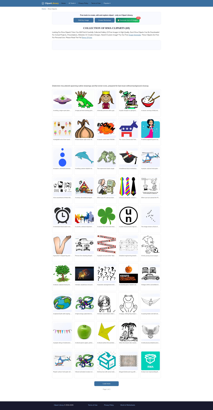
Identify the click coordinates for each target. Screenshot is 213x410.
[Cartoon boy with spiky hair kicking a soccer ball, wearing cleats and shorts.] (150, 245)
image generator (135, 35)
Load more (106, 384)
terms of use (87, 37)
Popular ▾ (107, 3)
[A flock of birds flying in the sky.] (150, 215)
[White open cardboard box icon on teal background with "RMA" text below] (150, 360)
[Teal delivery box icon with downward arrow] (106, 360)
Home (63, 3)
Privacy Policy (83, 3)
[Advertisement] (106, 67)
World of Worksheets (127, 405)
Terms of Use (96, 3)
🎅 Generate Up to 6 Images (128, 19)
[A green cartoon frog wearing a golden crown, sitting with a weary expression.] (84, 99)
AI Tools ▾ (72, 3)
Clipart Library (59, 405)
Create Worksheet (104, 20)
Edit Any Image (83, 20)
